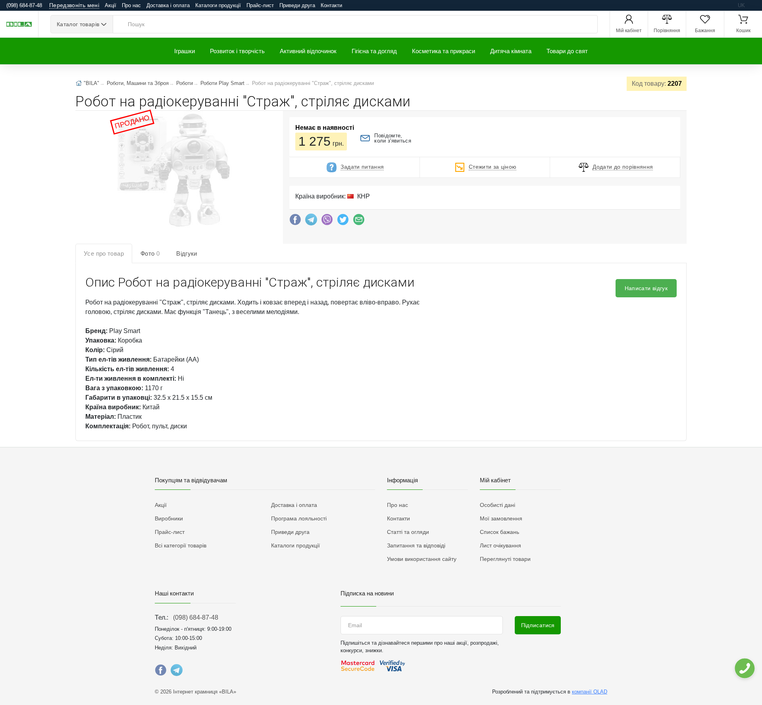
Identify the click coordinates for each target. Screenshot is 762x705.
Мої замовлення (501, 518)
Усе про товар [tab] (104, 253)
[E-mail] (359, 221)
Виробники (169, 518)
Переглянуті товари (505, 559)
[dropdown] (744, 668)
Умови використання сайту (421, 559)
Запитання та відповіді (416, 545)
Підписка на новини (367, 593)
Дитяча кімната (510, 51)
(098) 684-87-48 (195, 617)
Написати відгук (646, 288)
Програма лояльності (299, 518)
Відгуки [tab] (186, 253)
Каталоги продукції (218, 5)
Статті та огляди (408, 532)
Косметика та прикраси (443, 51)
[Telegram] (311, 221)
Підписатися (538, 625)
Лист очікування (500, 545)
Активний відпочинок (308, 51)
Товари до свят (567, 51)
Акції (110, 5)
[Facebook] (295, 221)
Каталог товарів (78, 24)
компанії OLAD (589, 692)
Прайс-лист (260, 5)
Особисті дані (497, 505)
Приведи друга (297, 5)
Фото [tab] (150, 253)
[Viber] (327, 221)
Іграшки (184, 51)
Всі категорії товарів (180, 545)
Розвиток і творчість (237, 51)
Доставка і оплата (168, 5)
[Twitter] (343, 221)
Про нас (131, 5)
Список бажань (499, 532)
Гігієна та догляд (374, 51)
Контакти (331, 5)
